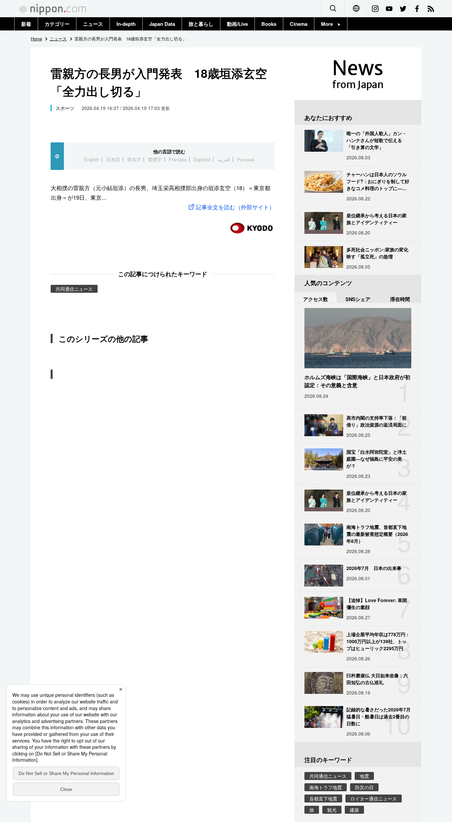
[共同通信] (251, 225)
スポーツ (65, 108)
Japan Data (162, 23)
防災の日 (364, 787)
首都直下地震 (323, 798)
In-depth (126, 23)
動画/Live (237, 23)
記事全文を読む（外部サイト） (235, 207)
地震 (364, 776)
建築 (354, 809)
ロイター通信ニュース (373, 798)
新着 (26, 23)
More (329, 23)
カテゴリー (57, 23)
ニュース (93, 23)
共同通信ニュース (74, 288)
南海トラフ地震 (325, 787)
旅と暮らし (201, 23)
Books (268, 23)
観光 (332, 809)
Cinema (298, 23)
